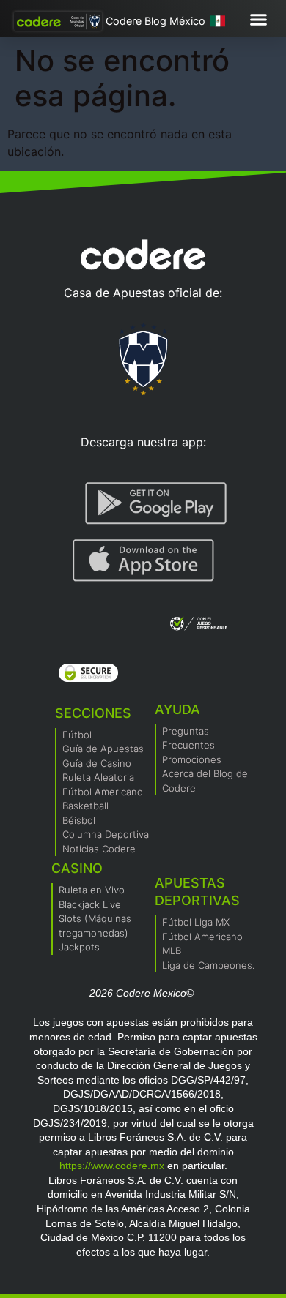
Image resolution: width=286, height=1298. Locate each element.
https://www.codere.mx (111, 1165)
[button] (259, 20)
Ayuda (177, 709)
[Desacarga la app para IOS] (143, 560)
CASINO (77, 868)
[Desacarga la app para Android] (156, 503)
